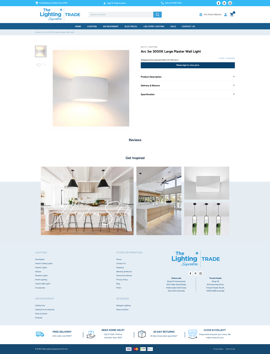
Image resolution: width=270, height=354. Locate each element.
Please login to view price (187, 65)
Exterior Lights (41, 267)
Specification (148, 94)
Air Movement (111, 26)
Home (78, 26)
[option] (40, 51)
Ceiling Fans (40, 305)
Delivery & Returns (150, 85)
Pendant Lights (41, 275)
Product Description (151, 76)
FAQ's (118, 288)
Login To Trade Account (116, 3)
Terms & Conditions (124, 275)
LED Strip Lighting (154, 26)
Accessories (40, 288)
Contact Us (188, 26)
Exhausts (38, 318)
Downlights (39, 259)
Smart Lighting (41, 280)
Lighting (92, 26)
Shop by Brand (41, 314)
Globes (38, 272)
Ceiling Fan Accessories (44, 309)
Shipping (120, 267)
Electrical (131, 26)
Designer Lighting (123, 305)
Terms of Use (230, 349)
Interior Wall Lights (42, 284)
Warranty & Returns (124, 272)
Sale (173, 26)
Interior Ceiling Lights (44, 263)
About (119, 259)
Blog (118, 284)
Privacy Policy (122, 280)
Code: (222, 58)
